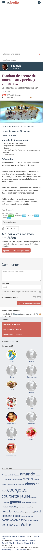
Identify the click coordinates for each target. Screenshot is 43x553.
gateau (15, 501)
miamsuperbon (11, 455)
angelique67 (11, 424)
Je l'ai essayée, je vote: (10, 297)
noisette (6, 511)
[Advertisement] (21, 27)
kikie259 (31, 361)
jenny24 (11, 389)
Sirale (31, 439)
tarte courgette (33, 520)
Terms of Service (21, 550)
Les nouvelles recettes (12, 329)
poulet (17, 515)
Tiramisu (12, 543)
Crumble (20, 543)
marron (11, 210)
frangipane (5, 502)
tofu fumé (7, 525)
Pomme (4, 475)
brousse (15, 479)
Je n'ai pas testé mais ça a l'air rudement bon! (19, 292)
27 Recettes (14, 68)
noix (15, 510)
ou (3, 294)
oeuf (22, 511)
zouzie (11, 361)
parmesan (29, 512)
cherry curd (20, 484)
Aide (28, 536)
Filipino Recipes (29, 543)
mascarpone (9, 506)
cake (20, 479)
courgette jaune (16, 496)
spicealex (31, 424)
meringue (21, 507)
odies (13, 2)
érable (26, 524)
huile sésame (26, 502)
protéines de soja (28, 516)
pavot (37, 511)
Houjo (12, 377)
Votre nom (5, 283)
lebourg (31, 408)
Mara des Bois (31, 377)
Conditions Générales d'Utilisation (13, 536)
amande (27, 474)
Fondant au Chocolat (20, 541)
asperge (8, 479)
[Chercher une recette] (38, 53)
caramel (28, 479)
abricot (10, 475)
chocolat (32, 483)
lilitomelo (16, 65)
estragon (34, 497)
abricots (16, 475)
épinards (17, 525)
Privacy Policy (6, 550)
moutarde (29, 507)
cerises (12, 484)
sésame (15, 520)
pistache (7, 515)
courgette (16, 489)
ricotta (5, 520)
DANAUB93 (12, 439)
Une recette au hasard (12, 334)
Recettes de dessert (11, 324)
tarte (24, 520)
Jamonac (11, 408)
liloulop (31, 392)
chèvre (4, 491)
